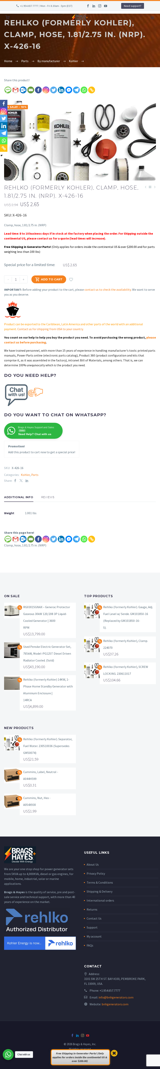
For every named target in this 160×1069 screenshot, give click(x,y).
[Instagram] (100, 5)
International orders (100, 900)
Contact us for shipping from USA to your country (50, 329)
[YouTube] (105, 5)
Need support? (132, 6)
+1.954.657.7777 (110, 990)
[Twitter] (53, 90)
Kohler (25, 475)
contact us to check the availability (107, 289)
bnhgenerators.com (115, 1004)
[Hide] (1, 155)
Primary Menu (152, 18)
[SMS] (7, 90)
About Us (93, 864)
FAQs (90, 945)
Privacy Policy (96, 873)
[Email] (30, 90)
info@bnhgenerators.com (116, 997)
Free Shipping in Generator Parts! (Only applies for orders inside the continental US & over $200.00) (79, 1057)
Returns (92, 909)
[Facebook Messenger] (68, 90)
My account (94, 936)
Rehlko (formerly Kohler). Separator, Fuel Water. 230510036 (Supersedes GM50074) (47, 746)
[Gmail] (15, 90)
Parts (34, 475)
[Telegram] (76, 90)
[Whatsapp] (84, 90)
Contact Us (94, 918)
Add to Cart (48, 279)
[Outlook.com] (23, 90)
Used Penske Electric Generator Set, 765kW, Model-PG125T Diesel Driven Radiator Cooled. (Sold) (47, 653)
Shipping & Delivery (99, 891)
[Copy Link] (91, 90)
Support (92, 927)
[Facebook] (88, 5)
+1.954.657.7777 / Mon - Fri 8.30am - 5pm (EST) (46, 6)
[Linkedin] (61, 90)
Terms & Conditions (100, 882)
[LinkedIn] (94, 5)
